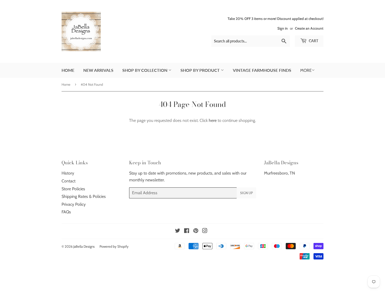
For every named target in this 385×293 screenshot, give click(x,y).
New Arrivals (98, 70)
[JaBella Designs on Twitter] (177, 231)
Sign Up (246, 193)
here (213, 120)
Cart (313, 41)
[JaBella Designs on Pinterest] (196, 231)
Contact (68, 180)
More (306, 70)
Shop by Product (200, 70)
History (68, 173)
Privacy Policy (74, 204)
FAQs (66, 211)
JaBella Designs (84, 246)
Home (68, 70)
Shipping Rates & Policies (84, 196)
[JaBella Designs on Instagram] (204, 231)
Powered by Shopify (114, 246)
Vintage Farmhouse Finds (262, 70)
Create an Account (309, 28)
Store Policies (73, 188)
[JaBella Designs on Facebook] (186, 231)
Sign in (282, 28)
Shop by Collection (145, 70)
